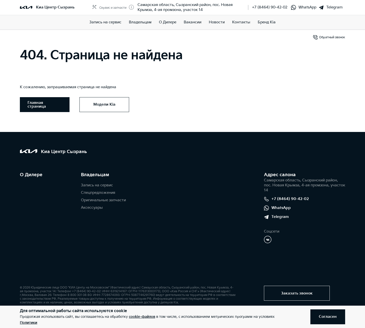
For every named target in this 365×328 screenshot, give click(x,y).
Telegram (334, 7)
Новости (217, 22)
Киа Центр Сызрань (55, 7)
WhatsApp (307, 7)
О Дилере (167, 22)
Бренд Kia (267, 22)
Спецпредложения (98, 192)
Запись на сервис (105, 22)
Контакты (241, 22)
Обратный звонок (332, 37)
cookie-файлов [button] (142, 317)
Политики (28, 323)
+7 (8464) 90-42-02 (269, 7)
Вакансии (192, 22)
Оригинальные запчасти (103, 200)
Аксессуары (92, 207)
